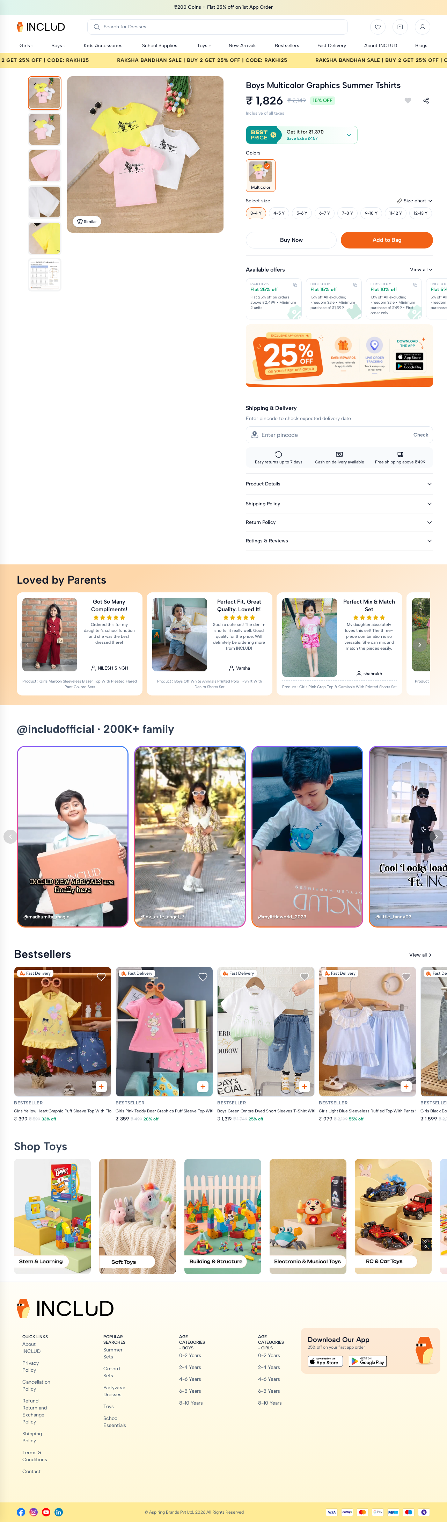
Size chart (415, 201)
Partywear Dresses (114, 1391)
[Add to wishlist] (408, 101)
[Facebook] (21, 1512)
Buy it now (291, 240)
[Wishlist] (378, 27)
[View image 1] (44, 93)
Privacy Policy (30, 1366)
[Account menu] (422, 27)
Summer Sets (113, 1353)
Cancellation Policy (36, 1385)
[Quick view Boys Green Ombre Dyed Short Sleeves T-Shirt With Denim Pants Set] (304, 1086)
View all (418, 270)
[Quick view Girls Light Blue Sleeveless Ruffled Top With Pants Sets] (406, 1086)
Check (420, 435)
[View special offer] (339, 355)
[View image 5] (44, 238)
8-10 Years (191, 1403)
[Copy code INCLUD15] (355, 284)
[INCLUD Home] (41, 27)
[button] (302, 135)
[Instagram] (33, 1512)
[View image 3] (44, 165)
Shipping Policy (32, 1437)
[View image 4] (44, 202)
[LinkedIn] (58, 1512)
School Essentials (114, 1421)
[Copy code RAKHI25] (295, 284)
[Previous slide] (27, 645)
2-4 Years (190, 1367)
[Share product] (426, 101)
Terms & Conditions (34, 1456)
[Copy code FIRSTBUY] (415, 284)
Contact (31, 1471)
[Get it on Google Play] (368, 1361)
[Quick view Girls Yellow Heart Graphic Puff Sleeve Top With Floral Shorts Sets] (101, 1086)
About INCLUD (31, 1347)
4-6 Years (190, 1379)
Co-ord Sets (111, 1372)
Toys (108, 1406)
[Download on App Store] (325, 1361)
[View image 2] (44, 129)
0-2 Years (190, 1355)
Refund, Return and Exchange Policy (34, 1411)
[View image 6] (44, 274)
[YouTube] (46, 1512)
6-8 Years (190, 1391)
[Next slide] (420, 645)
